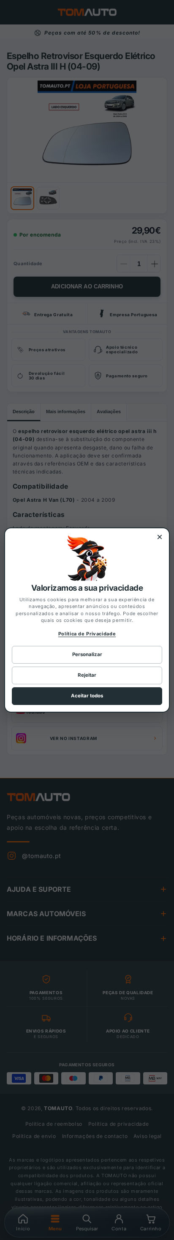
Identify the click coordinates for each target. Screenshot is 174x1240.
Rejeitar (87, 675)
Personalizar (87, 654)
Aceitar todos (87, 696)
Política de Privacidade (87, 634)
